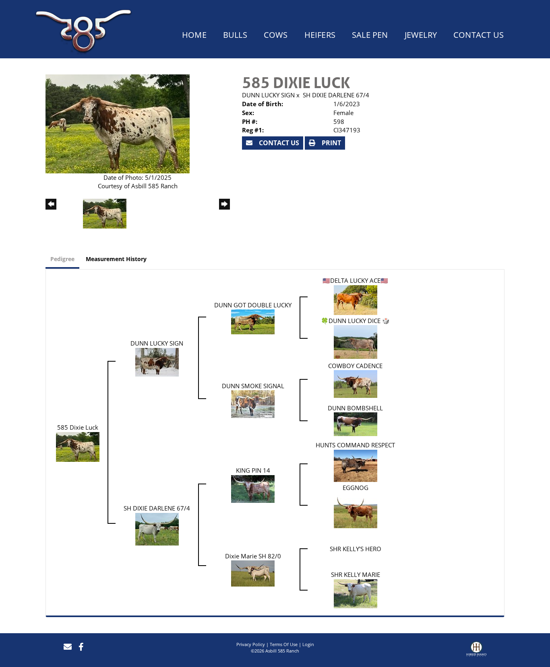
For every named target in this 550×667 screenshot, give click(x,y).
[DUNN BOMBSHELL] (355, 424)
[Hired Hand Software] (476, 650)
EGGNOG (355, 488)
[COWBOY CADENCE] (355, 383)
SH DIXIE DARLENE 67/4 (336, 95)
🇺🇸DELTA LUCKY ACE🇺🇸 (355, 280)
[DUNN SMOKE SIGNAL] (253, 403)
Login (308, 644)
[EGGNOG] (355, 509)
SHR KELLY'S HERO (355, 549)
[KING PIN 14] (253, 488)
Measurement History (116, 259)
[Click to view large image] (117, 123)
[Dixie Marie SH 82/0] (253, 573)
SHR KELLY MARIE (355, 574)
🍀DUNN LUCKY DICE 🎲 (355, 321)
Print (330, 142)
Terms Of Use (284, 644)
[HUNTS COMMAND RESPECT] (355, 465)
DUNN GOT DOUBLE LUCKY (253, 305)
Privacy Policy (250, 644)
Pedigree (62, 259)
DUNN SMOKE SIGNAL (253, 386)
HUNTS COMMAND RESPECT (355, 445)
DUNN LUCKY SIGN (268, 95)
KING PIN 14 (253, 470)
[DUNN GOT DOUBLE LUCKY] (253, 321)
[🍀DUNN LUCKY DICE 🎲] (355, 341)
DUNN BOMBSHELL (355, 408)
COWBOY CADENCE (355, 366)
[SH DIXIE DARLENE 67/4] (157, 528)
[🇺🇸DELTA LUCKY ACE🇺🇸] (355, 299)
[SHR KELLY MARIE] (355, 593)
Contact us (278, 142)
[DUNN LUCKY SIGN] (157, 361)
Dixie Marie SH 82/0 (253, 556)
